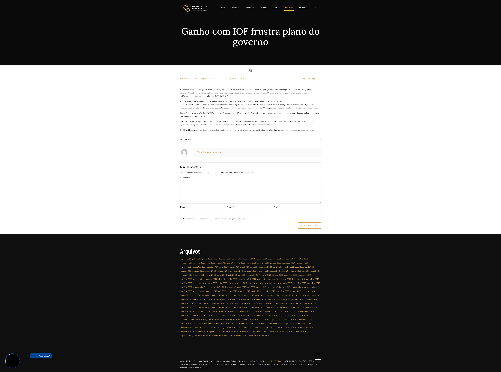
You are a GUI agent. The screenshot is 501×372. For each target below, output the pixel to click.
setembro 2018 (199, 283)
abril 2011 (225, 311)
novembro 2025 (289, 258)
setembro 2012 (311, 303)
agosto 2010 (186, 315)
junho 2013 (206, 303)
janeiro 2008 (291, 323)
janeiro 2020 (277, 275)
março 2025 (251, 262)
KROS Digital (276, 361)
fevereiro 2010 (249, 315)
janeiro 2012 (260, 307)
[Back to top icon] (318, 357)
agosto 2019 (211, 279)
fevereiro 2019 (273, 279)
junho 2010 (207, 315)
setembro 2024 (199, 266)
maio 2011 (215, 311)
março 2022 (186, 271)
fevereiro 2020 (265, 275)
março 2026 (237, 258)
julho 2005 (197, 335)
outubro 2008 (187, 323)
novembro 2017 (313, 283)
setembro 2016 (199, 291)
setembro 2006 (201, 331)
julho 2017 (221, 287)
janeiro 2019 (285, 279)
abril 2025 (240, 262)
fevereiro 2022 (198, 271)
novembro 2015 (282, 291)
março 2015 (236, 295)
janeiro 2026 (262, 258)
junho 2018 (233, 283)
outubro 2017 (186, 287)
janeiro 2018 (287, 283)
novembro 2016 (310, 287)
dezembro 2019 (290, 275)
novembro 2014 (286, 295)
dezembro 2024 (288, 262)
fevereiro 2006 (248, 331)
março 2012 (236, 307)
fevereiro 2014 (249, 299)
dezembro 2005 (274, 331)
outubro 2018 (186, 283)
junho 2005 (208, 335)
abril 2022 (309, 266)
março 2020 (252, 275)
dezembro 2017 (299, 283)
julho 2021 (285, 271)
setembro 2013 (313, 299)
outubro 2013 (300, 299)
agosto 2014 (186, 299)
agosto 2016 (211, 291)
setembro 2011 (311, 307)
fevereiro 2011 (246, 311)
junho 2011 (206, 311)
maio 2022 (299, 266)
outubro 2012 (298, 303)
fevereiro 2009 (265, 319)
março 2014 (237, 299)
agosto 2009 (200, 319)
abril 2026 (227, 258)
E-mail (230, 207)
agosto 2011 (186, 311)
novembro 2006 (187, 331)
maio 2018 (242, 283)
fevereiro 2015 (248, 295)
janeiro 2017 (284, 287)
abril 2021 (315, 271)
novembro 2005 (289, 331)
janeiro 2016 (256, 291)
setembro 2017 (199, 287)
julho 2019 (222, 279)
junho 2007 (249, 327)
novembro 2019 (304, 275)
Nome (183, 207)
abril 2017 (251, 287)
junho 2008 (235, 323)
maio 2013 (216, 303)
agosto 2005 (186, 335)
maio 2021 (306, 271)
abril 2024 (254, 266)
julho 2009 (211, 319)
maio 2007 (259, 327)
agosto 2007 (227, 327)
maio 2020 (232, 275)
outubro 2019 (186, 279)
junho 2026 (207, 258)
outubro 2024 (186, 266)
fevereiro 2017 (272, 287)
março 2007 (280, 327)
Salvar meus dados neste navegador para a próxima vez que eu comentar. (215, 218)
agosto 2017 (211, 287)
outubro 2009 (302, 315)
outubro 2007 (201, 327)
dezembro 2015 (268, 291)
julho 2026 (196, 258)
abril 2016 (222, 291)
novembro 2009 (288, 315)
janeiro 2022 (210, 271)
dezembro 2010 (270, 311)
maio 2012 (216, 307)
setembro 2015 (308, 291)
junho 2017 (231, 287)
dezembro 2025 (274, 258)
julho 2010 (196, 315)
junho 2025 (221, 262)
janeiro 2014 (261, 299)
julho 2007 (238, 327)
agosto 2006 (214, 331)
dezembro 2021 (222, 271)
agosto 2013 (186, 303)
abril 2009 (242, 319)
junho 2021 (296, 271)
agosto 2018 (212, 283)
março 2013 (235, 303)
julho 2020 (211, 275)
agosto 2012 (186, 307)
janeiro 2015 (260, 295)
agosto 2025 (199, 262)
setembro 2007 (214, 327)
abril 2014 (226, 299)
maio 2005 (218, 335)
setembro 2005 (302, 331)
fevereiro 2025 (263, 262)
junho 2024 (234, 266)
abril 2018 (252, 283)
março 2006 (236, 331)
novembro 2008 (305, 319)
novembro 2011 (286, 307)
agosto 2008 (213, 323)
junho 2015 (206, 295)
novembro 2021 (236, 271)
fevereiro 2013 (247, 303)
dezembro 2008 (291, 319)
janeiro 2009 (277, 319)
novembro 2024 (303, 262)
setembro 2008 (200, 323)
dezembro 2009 (274, 315)
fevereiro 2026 (249, 258)
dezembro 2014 (272, 295)
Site (275, 207)
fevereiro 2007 (292, 327)
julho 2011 (196, 311)
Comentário (186, 177)
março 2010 (237, 315)
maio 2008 (245, 323)
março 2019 (262, 279)
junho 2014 (207, 299)
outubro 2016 (186, 291)
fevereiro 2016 (244, 291)
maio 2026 (217, 258)
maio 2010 (217, 315)
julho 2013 (196, 303)
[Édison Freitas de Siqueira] (195, 8)
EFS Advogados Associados (206, 78)
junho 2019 (232, 279)
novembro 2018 (312, 279)
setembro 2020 (187, 275)
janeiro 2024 (278, 266)
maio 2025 (231, 262)
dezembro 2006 (306, 327)
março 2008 (266, 323)
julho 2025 (210, 262)
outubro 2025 (302, 258)
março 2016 (232, 291)
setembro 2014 (312, 295)
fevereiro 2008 (279, 323)
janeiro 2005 (252, 335)
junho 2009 (222, 319)
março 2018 (263, 283)
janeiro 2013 (259, 303)
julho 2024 (223, 266)
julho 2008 (224, 323)
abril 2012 (226, 307)
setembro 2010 (310, 311)
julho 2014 (196, 299)
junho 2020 (222, 275)
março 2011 (234, 311)
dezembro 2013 (273, 299)
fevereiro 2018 (275, 283)
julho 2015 (196, 295)
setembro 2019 (199, 279)
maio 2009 (232, 319)
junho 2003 (264, 335)
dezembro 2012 (271, 303)
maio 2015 (216, 295)
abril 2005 (228, 335)
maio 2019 (242, 279)
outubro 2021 (250, 271)
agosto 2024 (212, 266)
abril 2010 (226, 315)
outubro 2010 (298, 311)
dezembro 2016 (296, 287)
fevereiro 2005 (240, 335)
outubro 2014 (300, 295)
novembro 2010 (284, 311)
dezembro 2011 (272, 307)
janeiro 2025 (275, 262)
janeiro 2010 (261, 315)
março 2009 (252, 319)
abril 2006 (225, 331)
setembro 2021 (263, 271)
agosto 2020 (200, 275)
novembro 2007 (187, 327)
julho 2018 (222, 283)
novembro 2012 (285, 303)
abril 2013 (225, 303)
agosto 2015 (186, 295)
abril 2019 (251, 279)
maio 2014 (217, 299)
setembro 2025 (187, 262)
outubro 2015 (295, 291)
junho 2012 (206, 307)
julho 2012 (196, 307)
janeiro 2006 (261, 331)
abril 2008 (255, 323)
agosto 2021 (275, 271)
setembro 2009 (187, 319)
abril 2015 (226, 295)
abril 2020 (242, 275)
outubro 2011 (299, 307)
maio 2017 (241, 287)
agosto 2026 (186, 258)
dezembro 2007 (305, 323)
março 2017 (261, 287)
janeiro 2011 (258, 311)
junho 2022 (289, 266)
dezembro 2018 (298, 279)
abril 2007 (269, 327)
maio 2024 (244, 266)
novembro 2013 (287, 299)
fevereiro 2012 (248, 307)
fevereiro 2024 (265, 266)
